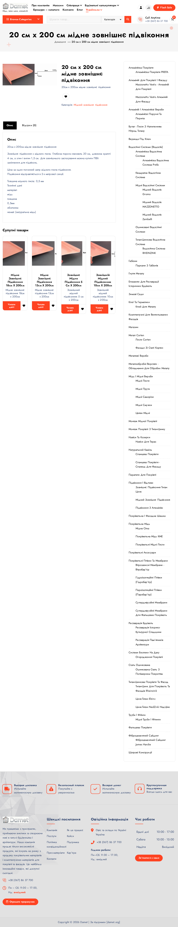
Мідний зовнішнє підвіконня (90, 105)
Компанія (52, 830)
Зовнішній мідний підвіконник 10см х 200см (103, 280)
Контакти (68, 10)
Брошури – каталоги (46, 10)
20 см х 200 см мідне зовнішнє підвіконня (98, 42)
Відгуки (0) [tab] (29, 125)
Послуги (51, 836)
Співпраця (73, 5)
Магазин (58, 5)
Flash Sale (166, 7)
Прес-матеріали (56, 853)
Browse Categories (20, 19)
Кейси (70, 836)
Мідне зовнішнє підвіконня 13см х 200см (44, 280)
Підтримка (73, 842)
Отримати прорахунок (22, 901)
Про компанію (41, 5)
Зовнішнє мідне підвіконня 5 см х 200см (73, 280)
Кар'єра (71, 853)
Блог (80, 10)
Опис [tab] (10, 125)
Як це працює (75, 830)
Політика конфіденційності (56, 844)
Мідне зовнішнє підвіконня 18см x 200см (15, 280)
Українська (93, 10)
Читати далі (11, 306)
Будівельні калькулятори (100, 5)
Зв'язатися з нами (149, 857)
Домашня (60, 42)
